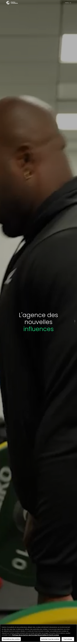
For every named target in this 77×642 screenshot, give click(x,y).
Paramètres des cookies (11, 639)
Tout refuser (67, 639)
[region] (38, 633)
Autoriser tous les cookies (50, 639)
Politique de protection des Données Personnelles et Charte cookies (35, 635)
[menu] (70, 2)
